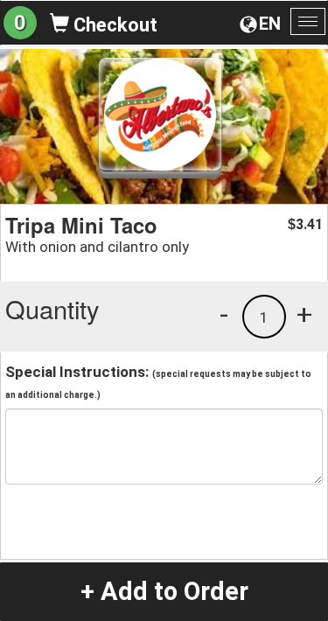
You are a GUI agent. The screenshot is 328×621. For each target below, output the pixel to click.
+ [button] (304, 314)
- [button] (224, 314)
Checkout (113, 25)
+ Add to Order (164, 591)
